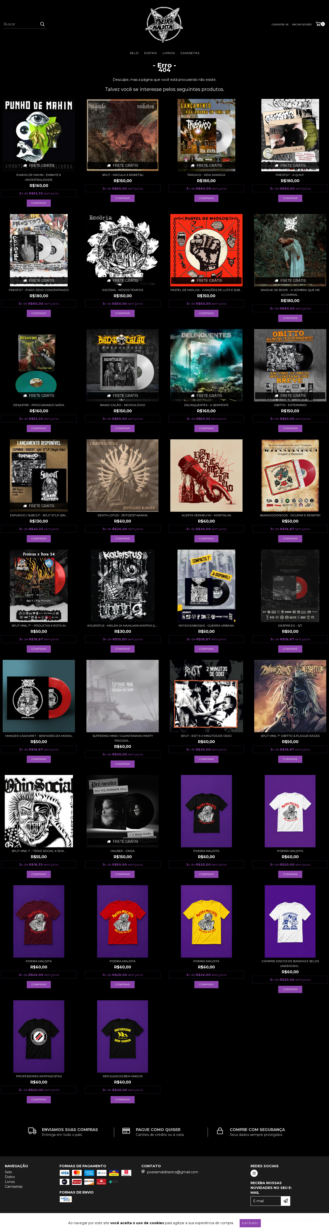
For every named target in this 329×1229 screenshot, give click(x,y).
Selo (134, 53)
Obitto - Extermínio (290, 405)
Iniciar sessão (302, 24)
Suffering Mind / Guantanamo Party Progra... (122, 738)
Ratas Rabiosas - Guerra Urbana (206, 625)
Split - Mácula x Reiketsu (122, 175)
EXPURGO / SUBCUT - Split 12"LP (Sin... (38, 515)
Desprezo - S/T (290, 625)
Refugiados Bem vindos (123, 1076)
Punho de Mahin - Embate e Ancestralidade (38, 177)
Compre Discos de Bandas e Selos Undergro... (290, 963)
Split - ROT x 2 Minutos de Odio (206, 736)
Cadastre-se (280, 24)
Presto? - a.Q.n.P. (290, 175)
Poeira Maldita (206, 851)
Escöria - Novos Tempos (122, 290)
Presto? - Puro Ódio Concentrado (39, 290)
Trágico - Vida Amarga (206, 175)
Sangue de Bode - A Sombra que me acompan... (290, 292)
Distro (150, 53)
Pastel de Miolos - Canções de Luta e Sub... (206, 290)
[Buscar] (42, 24)
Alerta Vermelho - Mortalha (206, 515)
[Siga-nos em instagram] (254, 1173)
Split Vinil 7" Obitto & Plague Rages (290, 736)
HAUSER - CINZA (123, 851)
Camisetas (189, 53)
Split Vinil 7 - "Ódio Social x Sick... (39, 851)
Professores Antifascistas (39, 1076)
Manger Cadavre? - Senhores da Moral (38, 736)
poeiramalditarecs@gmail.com (172, 1172)
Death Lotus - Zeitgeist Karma (123, 515)
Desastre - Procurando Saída (38, 405)
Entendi (250, 1223)
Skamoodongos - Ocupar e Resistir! (290, 515)
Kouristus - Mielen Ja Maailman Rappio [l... (122, 625)
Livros (169, 53)
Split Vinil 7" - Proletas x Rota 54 (39, 625)
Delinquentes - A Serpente (206, 405)
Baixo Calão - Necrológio (122, 405)
